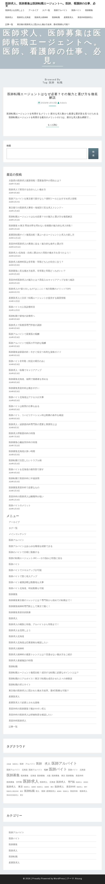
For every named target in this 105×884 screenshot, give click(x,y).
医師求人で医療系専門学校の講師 (25, 325)
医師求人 (9, 17)
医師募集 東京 (58, 775)
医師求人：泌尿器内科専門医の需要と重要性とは (33, 424)
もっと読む (53, 124)
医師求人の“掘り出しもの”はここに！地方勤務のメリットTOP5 (40, 288)
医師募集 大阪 (44, 775)
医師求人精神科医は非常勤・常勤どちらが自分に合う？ (36, 261)
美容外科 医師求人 (78, 791)
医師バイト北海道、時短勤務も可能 (26, 588)
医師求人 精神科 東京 (45, 787)
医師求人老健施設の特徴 (21, 660)
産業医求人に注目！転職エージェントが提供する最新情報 (37, 297)
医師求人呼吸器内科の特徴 (22, 433)
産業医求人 (68, 17)
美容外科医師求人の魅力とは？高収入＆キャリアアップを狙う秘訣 (41, 279)
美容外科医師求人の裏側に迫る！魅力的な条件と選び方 (36, 243)
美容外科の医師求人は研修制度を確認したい (30, 714)
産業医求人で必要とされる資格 (24, 702)
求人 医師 (40, 791)
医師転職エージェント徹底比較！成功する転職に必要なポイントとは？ (44, 672)
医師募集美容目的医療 (20, 612)
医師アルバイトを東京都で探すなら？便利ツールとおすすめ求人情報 (43, 198)
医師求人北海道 (23, 17)
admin (63, 103)
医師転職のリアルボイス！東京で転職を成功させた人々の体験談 (40, 678)
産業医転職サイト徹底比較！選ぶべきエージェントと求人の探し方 (41, 234)
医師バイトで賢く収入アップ (23, 576)
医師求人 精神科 (30, 787)
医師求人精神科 (41, 17)
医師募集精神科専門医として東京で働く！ (29, 606)
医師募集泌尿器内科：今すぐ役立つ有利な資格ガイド (35, 352)
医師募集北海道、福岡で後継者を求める (28, 379)
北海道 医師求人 (13, 764)
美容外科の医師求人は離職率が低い (26, 496)
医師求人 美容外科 (65, 786)
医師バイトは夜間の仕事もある (24, 406)
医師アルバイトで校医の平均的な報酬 (27, 343)
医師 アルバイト (27, 764)
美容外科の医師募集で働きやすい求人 (27, 708)
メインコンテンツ (17, 534)
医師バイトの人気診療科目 (22, 306)
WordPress (59, 878)
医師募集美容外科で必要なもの (24, 487)
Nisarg (78, 878)
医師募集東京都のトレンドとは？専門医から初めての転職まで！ (40, 600)
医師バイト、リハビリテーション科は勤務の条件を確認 (36, 415)
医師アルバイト (60, 10)
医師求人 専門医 (65, 781)
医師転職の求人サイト (20, 684)
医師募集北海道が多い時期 (22, 451)
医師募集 (89, 10)
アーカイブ (33, 10)
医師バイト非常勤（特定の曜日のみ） (27, 361)
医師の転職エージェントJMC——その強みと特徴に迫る (35, 558)
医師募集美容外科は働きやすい (24, 388)
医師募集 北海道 (28, 775)
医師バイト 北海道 (76, 770)
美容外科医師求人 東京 (15, 795)
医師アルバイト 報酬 (38, 770)
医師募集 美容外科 (74, 775)
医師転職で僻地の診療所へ (22, 315)
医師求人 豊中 (82, 787)
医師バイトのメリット (20, 505)
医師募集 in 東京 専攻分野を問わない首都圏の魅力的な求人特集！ (41, 225)
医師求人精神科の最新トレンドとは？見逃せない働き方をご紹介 (40, 654)
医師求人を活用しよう (14, 10)
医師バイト (76, 10)
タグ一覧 (46, 10)
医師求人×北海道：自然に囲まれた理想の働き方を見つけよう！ (40, 252)
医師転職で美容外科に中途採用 (24, 478)
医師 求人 (43, 763)
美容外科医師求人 (85, 17)
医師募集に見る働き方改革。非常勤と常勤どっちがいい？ (37, 270)
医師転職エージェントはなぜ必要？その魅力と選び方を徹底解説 (52, 95)
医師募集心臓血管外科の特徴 (23, 442)
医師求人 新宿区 (82, 782)
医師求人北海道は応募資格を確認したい (28, 642)
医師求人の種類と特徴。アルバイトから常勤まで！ (34, 624)
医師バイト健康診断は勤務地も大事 (26, 582)
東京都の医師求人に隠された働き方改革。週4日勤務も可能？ (43, 24)
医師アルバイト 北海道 (17, 770)
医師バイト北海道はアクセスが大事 (26, 397)
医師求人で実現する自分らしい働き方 (27, 189)
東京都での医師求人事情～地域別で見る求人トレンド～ (36, 207)
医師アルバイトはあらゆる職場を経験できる (30, 546)
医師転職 (56, 17)
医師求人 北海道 (47, 782)
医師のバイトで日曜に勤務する (24, 552)
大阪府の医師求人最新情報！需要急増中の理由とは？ (35, 180)
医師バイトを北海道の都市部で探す (26, 469)
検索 (9, 145)
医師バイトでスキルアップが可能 (25, 570)
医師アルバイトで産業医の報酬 (24, 334)
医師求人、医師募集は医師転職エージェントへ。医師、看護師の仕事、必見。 (50, 4)
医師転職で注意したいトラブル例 (25, 460)
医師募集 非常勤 (14, 782)
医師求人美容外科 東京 (15, 791)
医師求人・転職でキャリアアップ (25, 370)
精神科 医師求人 (63, 791)
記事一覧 (9, 24)
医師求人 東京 (15, 786)
